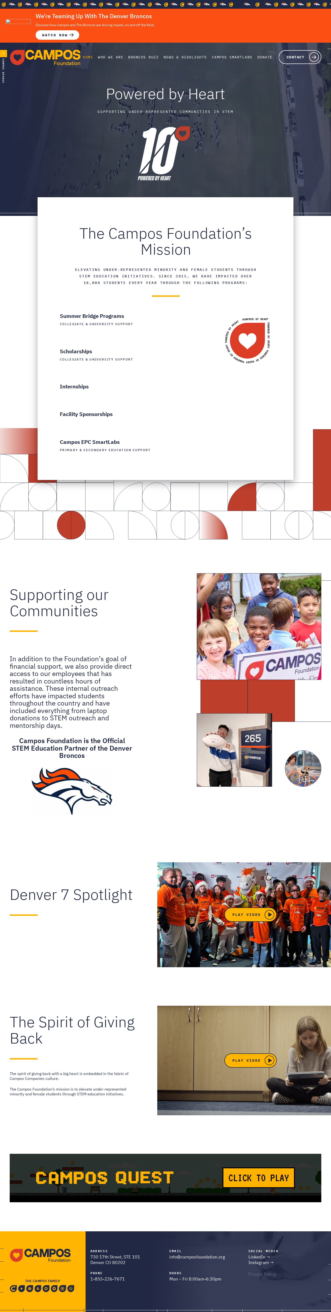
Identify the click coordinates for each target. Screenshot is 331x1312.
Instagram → (261, 1262)
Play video (246, 914)
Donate (265, 57)
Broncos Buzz (143, 57)
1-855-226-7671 (107, 1279)
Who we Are (110, 57)
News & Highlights (185, 57)
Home (88, 57)
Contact (296, 57)
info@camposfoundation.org (197, 1257)
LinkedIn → (259, 1257)
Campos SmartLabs (232, 57)
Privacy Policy (262, 1274)
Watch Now (55, 35)
